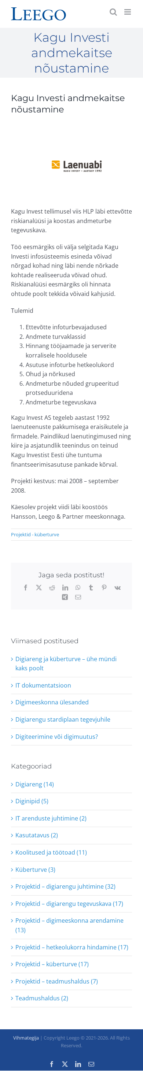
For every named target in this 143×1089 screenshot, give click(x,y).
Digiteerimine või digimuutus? (56, 737)
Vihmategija (26, 1037)
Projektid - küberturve (35, 534)
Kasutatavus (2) (36, 835)
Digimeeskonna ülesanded (52, 702)
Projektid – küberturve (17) (52, 964)
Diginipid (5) (31, 801)
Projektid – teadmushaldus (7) (56, 981)
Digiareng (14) (34, 784)
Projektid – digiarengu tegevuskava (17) (69, 904)
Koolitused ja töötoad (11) (51, 852)
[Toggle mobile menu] (128, 12)
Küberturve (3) (35, 870)
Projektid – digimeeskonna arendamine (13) (69, 925)
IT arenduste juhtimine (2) (51, 818)
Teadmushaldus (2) (41, 998)
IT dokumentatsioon (43, 685)
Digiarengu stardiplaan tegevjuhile (62, 719)
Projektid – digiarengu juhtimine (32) (65, 886)
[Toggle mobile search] (113, 12)
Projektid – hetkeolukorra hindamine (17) (71, 947)
